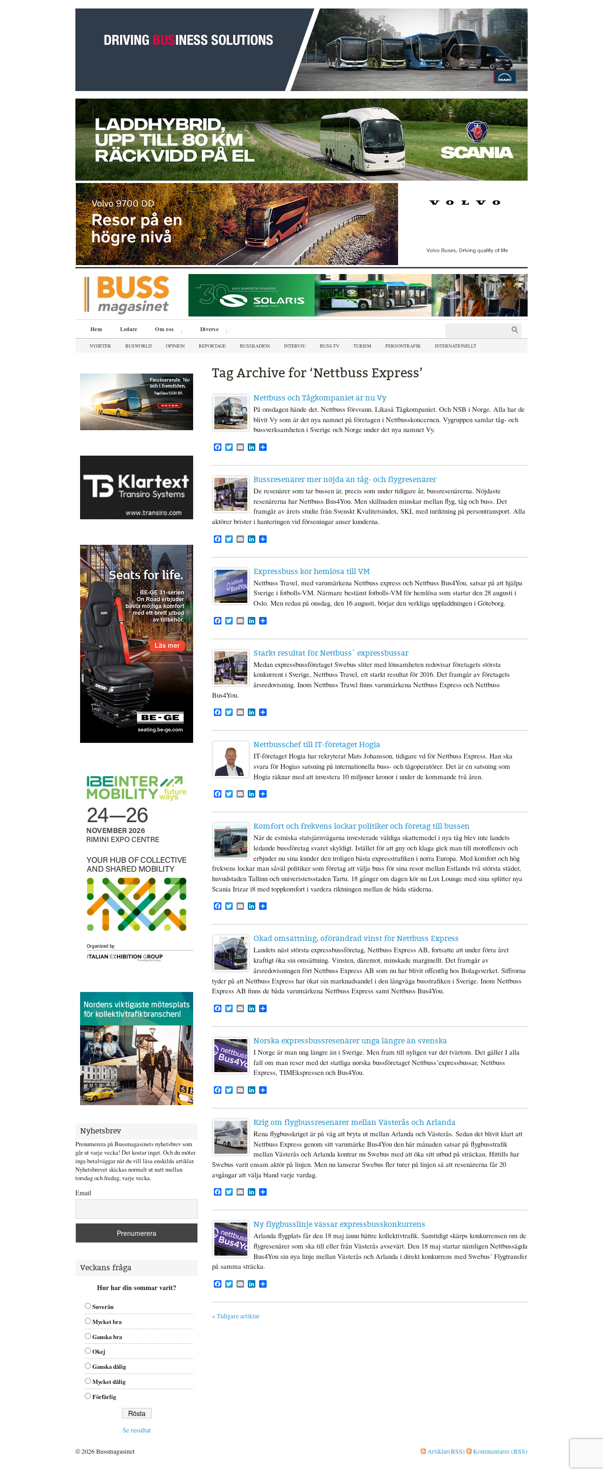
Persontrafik (403, 345)
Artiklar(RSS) (445, 1451)
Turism (362, 345)
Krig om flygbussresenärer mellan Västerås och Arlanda (354, 1122)
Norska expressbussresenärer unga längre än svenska (350, 1040)
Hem (96, 329)
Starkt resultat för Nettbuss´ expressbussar (330, 653)
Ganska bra (107, 1336)
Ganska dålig (109, 1366)
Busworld (138, 345)
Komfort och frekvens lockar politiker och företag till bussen (361, 826)
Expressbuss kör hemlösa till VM (311, 571)
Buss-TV (329, 345)
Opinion (175, 345)
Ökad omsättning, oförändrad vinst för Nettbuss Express (356, 938)
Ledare (129, 329)
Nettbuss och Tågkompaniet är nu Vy (319, 397)
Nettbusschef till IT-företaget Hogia (316, 744)
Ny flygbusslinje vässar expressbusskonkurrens (339, 1224)
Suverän (103, 1306)
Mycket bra (107, 1321)
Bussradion (255, 345)
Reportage (212, 345)
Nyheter (100, 345)
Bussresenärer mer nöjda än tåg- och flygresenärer (344, 479)
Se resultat (136, 1429)
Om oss (161, 330)
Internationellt (455, 345)
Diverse (206, 330)
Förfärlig (104, 1396)
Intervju (295, 345)
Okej (98, 1351)
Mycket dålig (108, 1381)
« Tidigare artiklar (236, 1316)
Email (83, 1192)
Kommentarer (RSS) (500, 1451)
